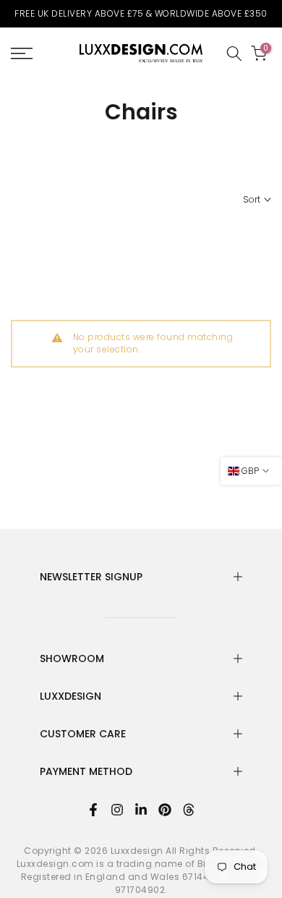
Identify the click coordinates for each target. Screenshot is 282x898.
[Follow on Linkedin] (141, 809)
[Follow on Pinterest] (164, 809)
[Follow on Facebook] (93, 809)
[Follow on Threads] (188, 809)
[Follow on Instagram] (117, 809)
